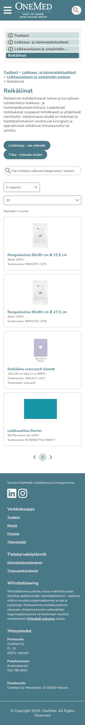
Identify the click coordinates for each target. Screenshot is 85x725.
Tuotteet (11, 72)
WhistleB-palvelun (41, 619)
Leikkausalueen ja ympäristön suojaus (38, 76)
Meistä (12, 525)
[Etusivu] (33, 10)
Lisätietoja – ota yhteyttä (27, 145)
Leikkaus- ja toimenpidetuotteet (49, 72)
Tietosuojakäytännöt (22, 571)
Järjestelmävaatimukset (24, 562)
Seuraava (48, 458)
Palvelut (13, 534)
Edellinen (37, 458)
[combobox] (22, 187)
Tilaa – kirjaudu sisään (25, 154)
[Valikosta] (8, 10)
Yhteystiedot (16, 542)
